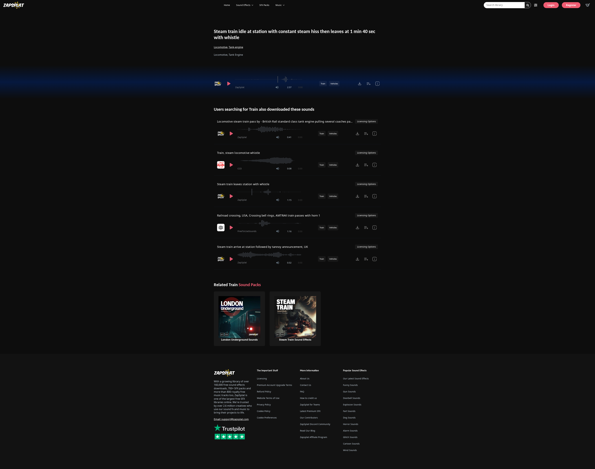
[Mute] (277, 87)
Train (323, 83)
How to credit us (308, 398)
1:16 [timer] (289, 231)
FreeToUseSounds (247, 231)
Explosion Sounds (352, 404)
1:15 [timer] (289, 200)
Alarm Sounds (350, 430)
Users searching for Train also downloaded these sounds (264, 109)
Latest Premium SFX (310, 411)
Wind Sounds (350, 450)
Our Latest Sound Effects (356, 378)
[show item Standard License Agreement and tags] (374, 227)
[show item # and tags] (377, 83)
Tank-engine (236, 47)
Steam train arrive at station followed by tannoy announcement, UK (262, 247)
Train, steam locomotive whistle (238, 153)
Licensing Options (366, 121)
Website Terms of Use (268, 398)
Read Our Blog (307, 430)
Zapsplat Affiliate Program (313, 437)
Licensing (262, 378)
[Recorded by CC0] (221, 165)
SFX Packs (264, 5)
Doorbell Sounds (351, 398)
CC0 (240, 168)
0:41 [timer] (289, 137)
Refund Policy (264, 391)
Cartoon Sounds (351, 443)
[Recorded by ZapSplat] (218, 83)
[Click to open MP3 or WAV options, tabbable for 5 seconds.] (359, 83)
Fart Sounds (349, 411)
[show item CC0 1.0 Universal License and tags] (374, 165)
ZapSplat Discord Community (315, 424)
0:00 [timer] (300, 87)
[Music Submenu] (285, 5)
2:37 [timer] (289, 87)
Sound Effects (243, 5)
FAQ (302, 391)
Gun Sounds (349, 391)
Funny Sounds (350, 385)
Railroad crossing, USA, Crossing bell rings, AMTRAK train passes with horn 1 (268, 215)
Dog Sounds (349, 417)
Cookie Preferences (267, 417)
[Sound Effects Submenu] (253, 5)
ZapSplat (239, 87)
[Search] (528, 5)
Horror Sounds (350, 424)
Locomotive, (221, 47)
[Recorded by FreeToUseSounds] (221, 227)
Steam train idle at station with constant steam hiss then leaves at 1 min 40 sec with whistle (294, 34)
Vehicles (334, 83)
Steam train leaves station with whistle (243, 184)
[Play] (229, 83)
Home (227, 5)
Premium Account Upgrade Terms (274, 385)
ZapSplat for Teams (310, 404)
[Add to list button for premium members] (368, 83)
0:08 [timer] (289, 168)
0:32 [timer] (289, 262)
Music (278, 5)
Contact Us (305, 385)
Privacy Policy (264, 404)
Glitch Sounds (350, 437)
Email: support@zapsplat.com (231, 419)
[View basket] (588, 5)
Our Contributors (309, 417)
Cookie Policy (263, 411)
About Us (304, 378)
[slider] (269, 79)
